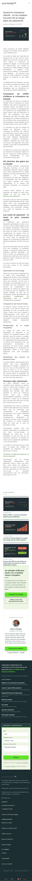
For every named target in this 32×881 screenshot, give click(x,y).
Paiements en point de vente (9, 828)
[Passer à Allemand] (25, 879)
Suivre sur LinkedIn (7, 864)
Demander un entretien (16, 594)
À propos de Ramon (13, 652)
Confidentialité (5, 858)
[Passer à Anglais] (7, 879)
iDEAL (13, 362)
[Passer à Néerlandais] (13, 879)
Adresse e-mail (7, 737)
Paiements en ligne (7, 822)
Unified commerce (6, 833)
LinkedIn (22, 652)
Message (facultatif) (9, 744)
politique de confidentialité (22, 762)
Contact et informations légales (10, 814)
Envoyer (16, 757)
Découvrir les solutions (16, 648)
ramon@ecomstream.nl (8, 805)
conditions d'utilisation (11, 766)
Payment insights (6, 844)
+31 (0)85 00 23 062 (7, 809)
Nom (4, 731)
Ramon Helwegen (10, 24)
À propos (4, 853)
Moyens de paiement (7, 839)
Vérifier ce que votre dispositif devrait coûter (16, 600)
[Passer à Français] (19, 879)
